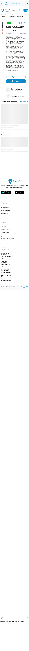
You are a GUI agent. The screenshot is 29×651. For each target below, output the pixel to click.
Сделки (18, 3)
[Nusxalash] (18, 23)
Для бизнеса (7, 3)
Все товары (23, 101)
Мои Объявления (6, 210)
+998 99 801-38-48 (6, 265)
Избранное (4, 213)
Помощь (13, 3)
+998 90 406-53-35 (6, 257)
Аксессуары (9, 14)
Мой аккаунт (5, 207)
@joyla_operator (5, 272)
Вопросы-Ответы (6, 229)
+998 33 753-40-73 (6, 276)
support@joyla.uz (6, 280)
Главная (3, 14)
